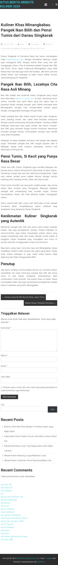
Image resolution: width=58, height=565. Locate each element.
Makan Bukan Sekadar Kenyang (40, 303)
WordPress (41, 562)
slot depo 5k (6, 487)
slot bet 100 (6, 484)
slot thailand (6, 490)
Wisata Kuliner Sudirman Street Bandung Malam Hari (27, 460)
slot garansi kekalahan (11, 515)
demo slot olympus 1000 (12, 521)
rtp (2, 493)
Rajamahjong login (15, 59)
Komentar (6, 328)
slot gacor (5, 530)
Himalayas (48, 558)
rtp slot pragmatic (9, 500)
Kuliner (48, 44)
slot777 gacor (7, 524)
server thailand (7, 509)
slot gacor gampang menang (14, 536)
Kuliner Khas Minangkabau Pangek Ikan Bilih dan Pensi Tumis (23, 49)
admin (22, 44)
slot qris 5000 (7, 539)
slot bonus (5, 503)
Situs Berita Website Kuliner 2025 (28, 558)
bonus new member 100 (12, 497)
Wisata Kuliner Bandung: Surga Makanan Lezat (25, 455)
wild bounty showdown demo (14, 518)
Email (4, 366)
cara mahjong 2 (8, 512)
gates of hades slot (25, 98)
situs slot (5, 506)
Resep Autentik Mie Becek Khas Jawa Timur (23, 297)
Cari (2, 404)
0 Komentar (35, 44)
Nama (4, 355)
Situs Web (5, 377)
